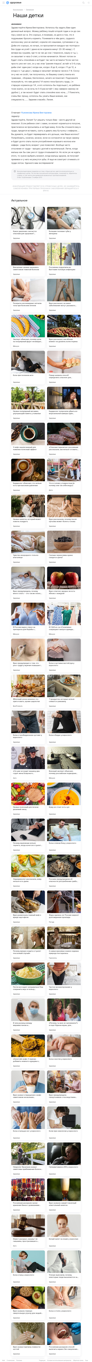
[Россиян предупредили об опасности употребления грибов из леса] (64, 871)
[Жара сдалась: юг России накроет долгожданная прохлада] (64, 907)
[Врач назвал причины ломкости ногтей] (28, 1339)
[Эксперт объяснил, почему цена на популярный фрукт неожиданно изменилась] (28, 332)
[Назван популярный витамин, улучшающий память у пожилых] (28, 403)
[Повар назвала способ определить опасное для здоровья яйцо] (64, 367)
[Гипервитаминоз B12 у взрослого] (64, 1159)
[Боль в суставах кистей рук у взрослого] (64, 655)
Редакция (42, 1360)
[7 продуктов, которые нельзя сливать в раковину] (64, 691)
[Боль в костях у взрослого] (64, 1051)
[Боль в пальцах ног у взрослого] (28, 1123)
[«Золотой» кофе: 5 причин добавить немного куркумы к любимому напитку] (28, 1051)
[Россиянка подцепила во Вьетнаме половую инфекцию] (64, 260)
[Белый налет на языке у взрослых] (64, 1231)
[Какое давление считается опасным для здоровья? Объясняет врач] (28, 224)
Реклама (19, 1360)
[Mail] (7, 2)
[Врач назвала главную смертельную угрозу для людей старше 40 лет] (28, 1303)
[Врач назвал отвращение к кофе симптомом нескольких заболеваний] (28, 1087)
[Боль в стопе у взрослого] (64, 1303)
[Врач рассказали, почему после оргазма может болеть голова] (64, 511)
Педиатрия (30, 9)
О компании (10, 1360)
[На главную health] (15, 2)
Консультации (18, 9)
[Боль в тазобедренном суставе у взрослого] (28, 727)
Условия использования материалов (59, 1360)
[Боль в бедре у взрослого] (64, 727)
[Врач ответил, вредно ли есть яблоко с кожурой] (64, 583)
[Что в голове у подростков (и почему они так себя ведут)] (64, 475)
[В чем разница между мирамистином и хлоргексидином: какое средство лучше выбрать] (28, 1015)
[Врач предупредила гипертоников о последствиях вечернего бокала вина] (64, 1087)
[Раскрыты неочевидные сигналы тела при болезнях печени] (28, 296)
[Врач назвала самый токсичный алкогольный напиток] (64, 1195)
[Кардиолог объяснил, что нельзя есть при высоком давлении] (28, 475)
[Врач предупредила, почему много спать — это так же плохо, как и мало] (28, 583)
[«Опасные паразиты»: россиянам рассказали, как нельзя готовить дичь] (64, 439)
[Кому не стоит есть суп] (64, 799)
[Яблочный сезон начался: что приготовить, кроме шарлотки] (28, 691)
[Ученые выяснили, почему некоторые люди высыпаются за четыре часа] (64, 1267)
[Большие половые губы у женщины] (64, 224)
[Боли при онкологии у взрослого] (64, 1123)
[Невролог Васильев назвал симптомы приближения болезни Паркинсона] (28, 1159)
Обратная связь (78, 1360)
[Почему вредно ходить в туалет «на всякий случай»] (28, 943)
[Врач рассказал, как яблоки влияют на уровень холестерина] (64, 332)
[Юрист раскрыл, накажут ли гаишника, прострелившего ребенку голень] (28, 1231)
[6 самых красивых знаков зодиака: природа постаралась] (64, 943)
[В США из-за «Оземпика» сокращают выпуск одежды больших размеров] (64, 619)
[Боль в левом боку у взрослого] (64, 835)
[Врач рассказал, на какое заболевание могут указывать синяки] (64, 296)
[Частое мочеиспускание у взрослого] (64, 979)
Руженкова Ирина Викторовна (36, 112)
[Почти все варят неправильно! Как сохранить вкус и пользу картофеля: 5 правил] (28, 979)
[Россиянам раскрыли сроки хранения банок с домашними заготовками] (28, 1195)
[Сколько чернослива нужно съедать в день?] (64, 547)
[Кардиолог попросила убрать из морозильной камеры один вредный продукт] (64, 403)
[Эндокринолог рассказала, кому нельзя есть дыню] (28, 871)
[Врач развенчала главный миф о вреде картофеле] (28, 907)
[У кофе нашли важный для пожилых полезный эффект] (28, 439)
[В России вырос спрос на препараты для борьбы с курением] (28, 619)
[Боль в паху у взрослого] (28, 1267)
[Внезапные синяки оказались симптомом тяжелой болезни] (28, 260)
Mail (3, 1360)
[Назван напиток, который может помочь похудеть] (28, 511)
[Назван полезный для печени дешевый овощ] (28, 799)
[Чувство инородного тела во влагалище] (28, 547)
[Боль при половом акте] (28, 367)
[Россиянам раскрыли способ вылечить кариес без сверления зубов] (64, 1339)
